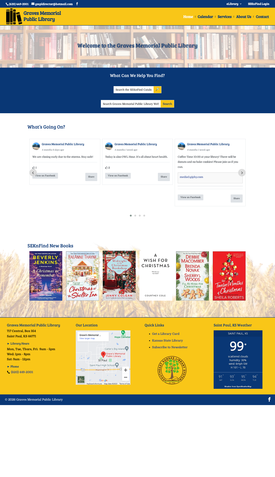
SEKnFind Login (258, 4)
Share (91, 176)
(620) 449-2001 (22, 372)
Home (188, 17)
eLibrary (232, 4)
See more (233, 166)
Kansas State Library (167, 340)
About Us (243, 17)
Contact (262, 17)
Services (225, 17)
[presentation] (33, 172)
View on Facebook (45, 175)
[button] (131, 215)
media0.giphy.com (119, 176)
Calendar (205, 17)
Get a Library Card (165, 334)
